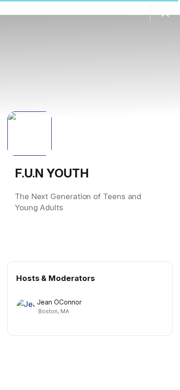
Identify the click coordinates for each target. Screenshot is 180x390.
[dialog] (90, 195)
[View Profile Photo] (29, 133)
